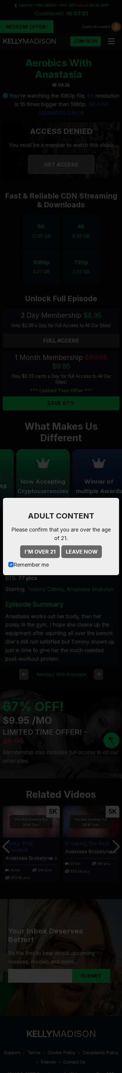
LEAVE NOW (82, 552)
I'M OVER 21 (40, 552)
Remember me (31, 565)
